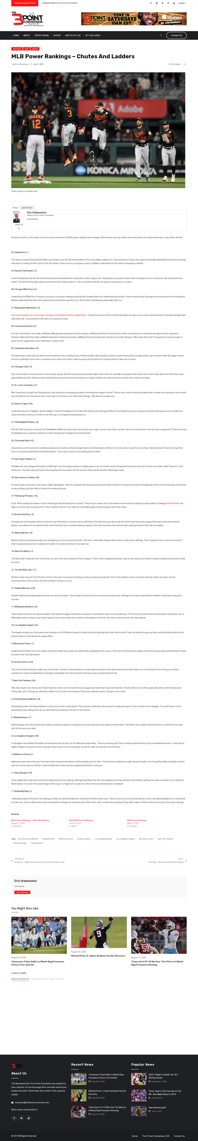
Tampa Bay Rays (20, 843)
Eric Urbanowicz (22, 64)
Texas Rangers (37, 843)
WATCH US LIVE (73, 35)
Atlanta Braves (48, 839)
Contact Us (176, 35)
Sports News (42, 35)
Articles (17, 49)
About (26, 35)
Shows (57, 35)
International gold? (157, 1107)
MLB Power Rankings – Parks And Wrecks (30, 820)
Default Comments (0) (20, 979)
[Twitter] (19, 228)
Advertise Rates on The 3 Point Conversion (60, 3)
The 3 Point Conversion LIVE (155, 1136)
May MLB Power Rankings (81, 820)
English (182, 3)
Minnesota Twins (146, 839)
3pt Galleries (92, 35)
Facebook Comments (39, 979)
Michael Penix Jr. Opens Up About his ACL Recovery (98, 955)
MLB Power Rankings (136, 820)
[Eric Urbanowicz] (16, 217)
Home (16, 35)
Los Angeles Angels (103, 839)
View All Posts (22, 892)
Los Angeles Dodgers (125, 839)
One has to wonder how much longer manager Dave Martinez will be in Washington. (49, 315)
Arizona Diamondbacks (28, 839)
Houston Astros (84, 839)
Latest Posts (27, 208)
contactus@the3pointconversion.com (32, 1102)
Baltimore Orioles (66, 839)
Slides (35, 49)
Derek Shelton (173, 503)
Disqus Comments (56, 979)
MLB (26, 49)
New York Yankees (165, 839)
